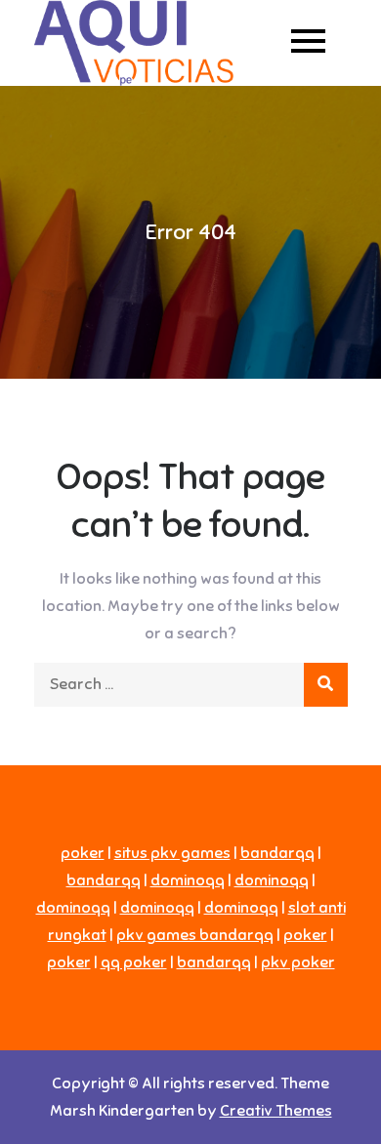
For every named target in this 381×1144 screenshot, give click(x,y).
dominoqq (187, 880)
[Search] (326, 685)
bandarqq (277, 853)
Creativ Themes (276, 1111)
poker (83, 853)
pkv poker (298, 962)
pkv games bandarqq (195, 935)
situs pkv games (172, 853)
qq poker (134, 962)
